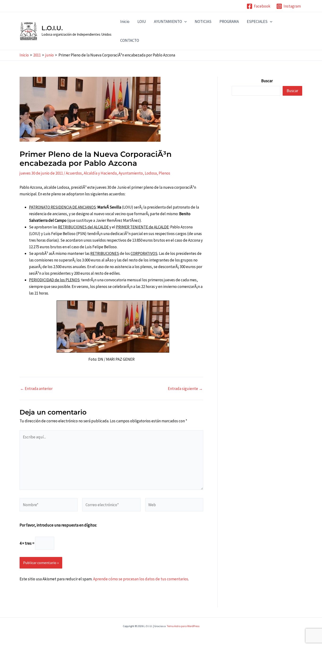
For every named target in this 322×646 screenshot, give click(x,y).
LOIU (141, 21)
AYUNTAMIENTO (168, 21)
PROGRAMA (229, 21)
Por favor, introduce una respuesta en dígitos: (58, 525)
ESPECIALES (257, 21)
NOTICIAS (203, 21)
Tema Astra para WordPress (183, 626)
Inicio (124, 21)
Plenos (164, 173)
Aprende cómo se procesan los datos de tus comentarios (140, 579)
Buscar (267, 80)
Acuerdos (74, 173)
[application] (184, 21)
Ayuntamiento (131, 173)
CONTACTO (129, 40)
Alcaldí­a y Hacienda (100, 173)
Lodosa (151, 173)
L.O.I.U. (52, 28)
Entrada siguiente (185, 389)
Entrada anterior (36, 389)
